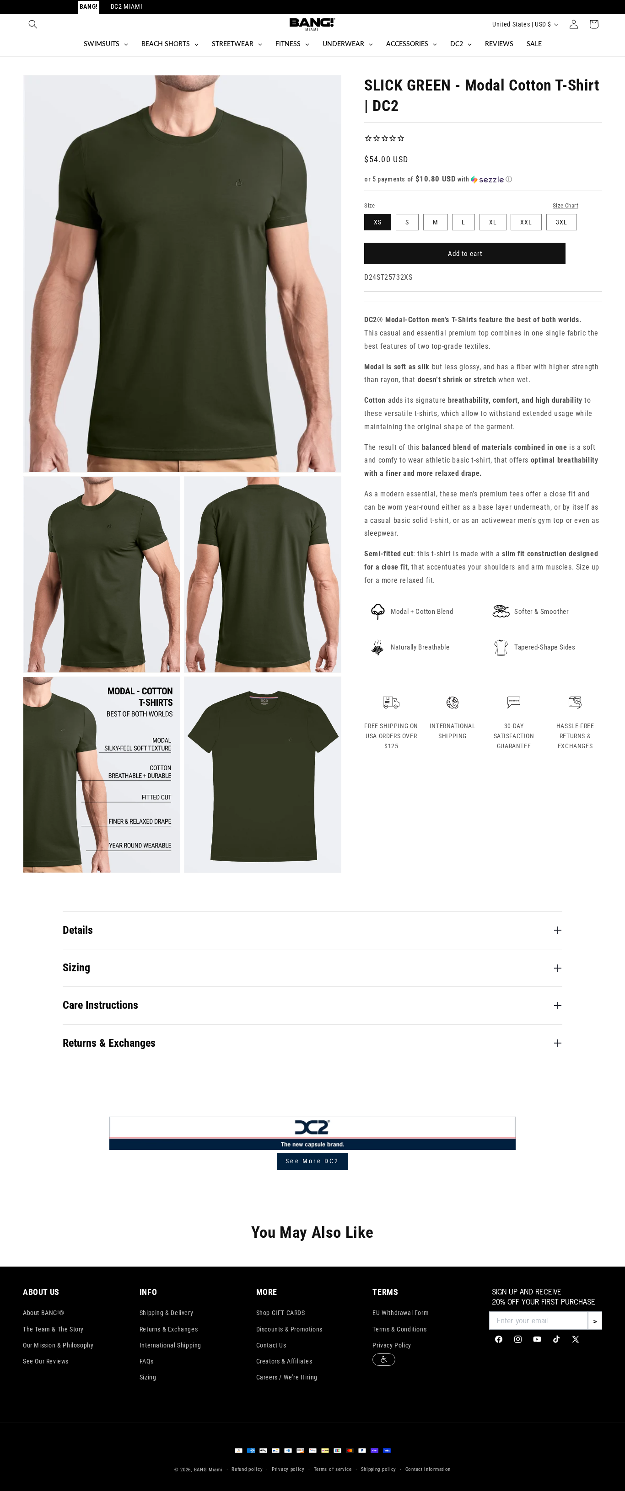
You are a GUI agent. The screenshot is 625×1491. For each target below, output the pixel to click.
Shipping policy (379, 1469)
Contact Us (271, 1345)
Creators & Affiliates (284, 1361)
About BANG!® (43, 1312)
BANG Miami (208, 1470)
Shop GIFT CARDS (280, 1312)
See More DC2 (312, 1161)
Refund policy (247, 1469)
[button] (33, 24)
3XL (561, 222)
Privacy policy (288, 1469)
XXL (526, 222)
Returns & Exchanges (169, 1329)
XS (378, 222)
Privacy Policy (391, 1345)
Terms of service (333, 1469)
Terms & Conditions (399, 1329)
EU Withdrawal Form (400, 1312)
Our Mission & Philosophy (58, 1345)
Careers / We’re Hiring (287, 1377)
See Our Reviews (46, 1361)
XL (493, 222)
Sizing (148, 1377)
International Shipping (170, 1345)
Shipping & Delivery (166, 1312)
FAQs (146, 1361)
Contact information (428, 1469)
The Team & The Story (53, 1329)
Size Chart (565, 205)
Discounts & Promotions (289, 1329)
